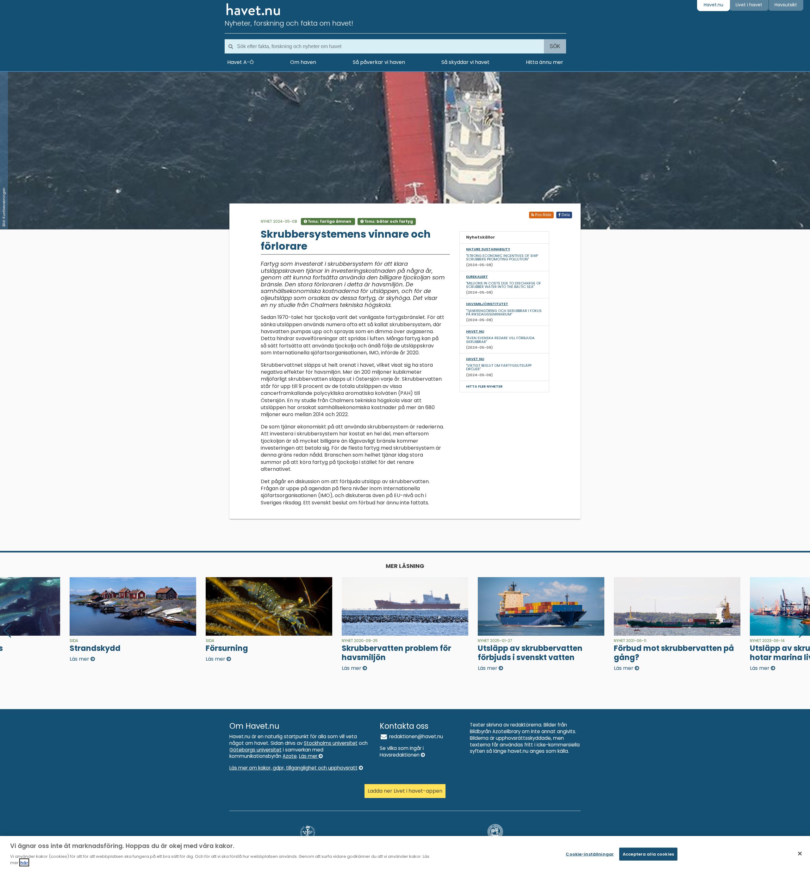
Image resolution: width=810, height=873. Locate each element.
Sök (555, 46)
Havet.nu (713, 5)
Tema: (329, 221)
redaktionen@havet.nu (415, 736)
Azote (290, 756)
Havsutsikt (786, 5)
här (24, 862)
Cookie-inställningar (590, 854)
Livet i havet (749, 5)
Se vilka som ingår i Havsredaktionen (402, 751)
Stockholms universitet (331, 743)
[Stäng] (800, 853)
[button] (802, 631)
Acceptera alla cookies (648, 854)
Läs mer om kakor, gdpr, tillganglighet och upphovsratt (293, 767)
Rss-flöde (542, 215)
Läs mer (309, 756)
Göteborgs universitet (255, 749)
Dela (565, 215)
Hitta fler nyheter (484, 386)
